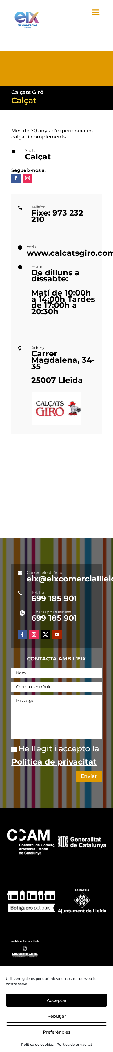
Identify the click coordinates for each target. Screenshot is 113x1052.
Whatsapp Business (51, 612)
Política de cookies (37, 1044)
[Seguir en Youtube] (57, 634)
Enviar (89, 776)
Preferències (56, 1032)
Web (31, 246)
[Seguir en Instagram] (27, 178)
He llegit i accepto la (55, 755)
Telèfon (38, 592)
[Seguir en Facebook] (16, 178)
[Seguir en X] (45, 634)
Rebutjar (56, 1016)
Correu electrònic (44, 572)
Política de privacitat (74, 1044)
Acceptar (57, 1000)
